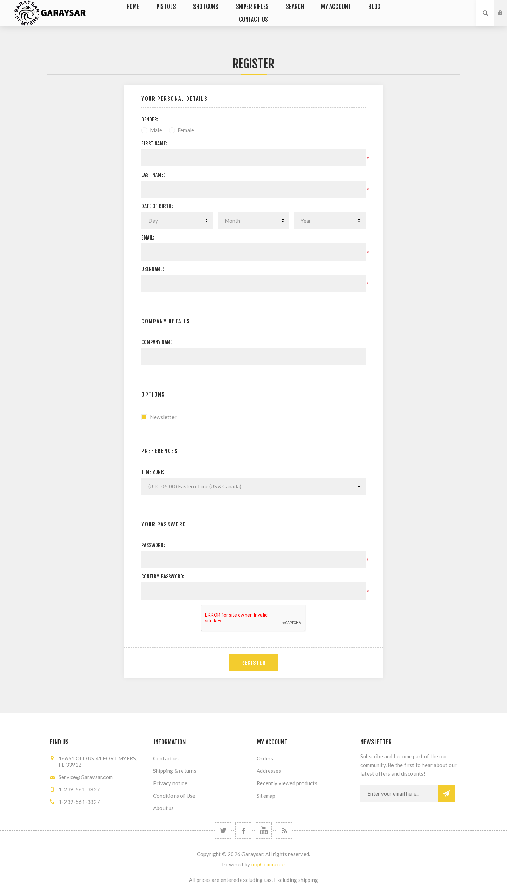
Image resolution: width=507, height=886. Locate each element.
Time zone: (153, 472)
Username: (152, 269)
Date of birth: (157, 206)
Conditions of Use (174, 795)
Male (156, 130)
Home (133, 6)
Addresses (269, 771)
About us (163, 808)
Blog (374, 6)
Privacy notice (170, 783)
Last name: (153, 175)
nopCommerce (268, 864)
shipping (308, 880)
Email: (148, 237)
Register (505, 20)
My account (336, 6)
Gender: (149, 119)
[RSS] (284, 830)
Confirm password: (163, 576)
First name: (154, 143)
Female (186, 130)
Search (295, 6)
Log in (505, 6)
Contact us (253, 19)
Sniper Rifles (252, 6)
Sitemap (266, 795)
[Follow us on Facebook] (243, 830)
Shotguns (206, 6)
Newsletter (163, 417)
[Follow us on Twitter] (223, 830)
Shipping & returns (175, 771)
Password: (153, 545)
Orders (265, 758)
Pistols (166, 6)
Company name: (157, 342)
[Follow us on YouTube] (264, 830)
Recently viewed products (287, 783)
